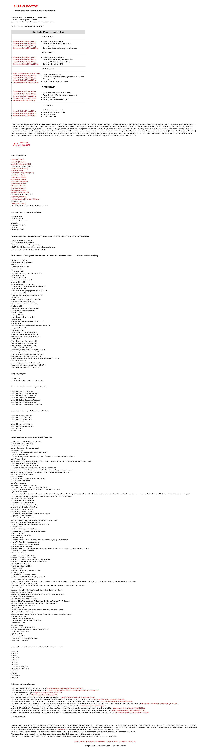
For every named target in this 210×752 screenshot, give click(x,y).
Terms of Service (112, 741)
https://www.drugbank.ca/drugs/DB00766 (44, 695)
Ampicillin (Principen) (18, 162)
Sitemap (82, 741)
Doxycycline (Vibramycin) (19, 181)
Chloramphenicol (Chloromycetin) (22, 173)
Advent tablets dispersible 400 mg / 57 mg (26, 73)
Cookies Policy (101, 741)
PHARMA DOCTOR (26, 6)
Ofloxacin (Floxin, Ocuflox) (20, 192)
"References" (62, 730)
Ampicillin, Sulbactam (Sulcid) (21, 164)
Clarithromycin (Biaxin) (18, 177)
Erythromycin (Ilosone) (18, 184)
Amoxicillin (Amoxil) (17, 160)
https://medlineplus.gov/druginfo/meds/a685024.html (78, 697)
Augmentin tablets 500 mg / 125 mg (24, 44)
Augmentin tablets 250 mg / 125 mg (24, 41)
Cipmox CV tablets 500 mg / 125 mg (24, 98)
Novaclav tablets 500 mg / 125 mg (24, 100)
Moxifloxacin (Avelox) (18, 190)
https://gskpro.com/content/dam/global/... (93, 706)
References (123, 741)
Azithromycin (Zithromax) (19, 168)
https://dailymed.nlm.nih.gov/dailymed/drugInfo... (110, 699)
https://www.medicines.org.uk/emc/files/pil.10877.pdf (131, 712)
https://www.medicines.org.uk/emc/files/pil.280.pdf (129, 708)
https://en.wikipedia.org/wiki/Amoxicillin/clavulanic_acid (65, 688)
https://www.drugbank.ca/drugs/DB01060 (48, 693)
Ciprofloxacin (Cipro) (18, 175)
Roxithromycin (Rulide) (19, 197)
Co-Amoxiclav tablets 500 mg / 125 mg (25, 48)
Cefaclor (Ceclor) (17, 170)
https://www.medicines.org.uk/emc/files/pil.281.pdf (128, 710)
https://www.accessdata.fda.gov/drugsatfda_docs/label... (159, 704)
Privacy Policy (90, 741)
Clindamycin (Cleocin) (18, 179)
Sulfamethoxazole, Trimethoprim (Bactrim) (25, 199)
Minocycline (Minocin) (18, 186)
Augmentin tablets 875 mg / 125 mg (24, 46)
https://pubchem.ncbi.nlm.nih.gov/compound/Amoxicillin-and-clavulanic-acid (74, 690)
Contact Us (132, 741)
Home (76, 741)
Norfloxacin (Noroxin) (18, 188)
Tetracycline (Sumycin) (18, 203)
